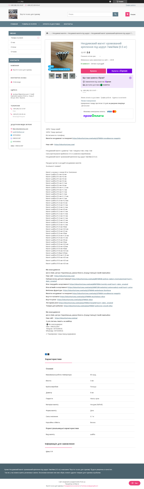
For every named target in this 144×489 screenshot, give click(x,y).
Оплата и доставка (51, 24)
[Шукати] (115, 14)
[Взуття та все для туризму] (13, 18)
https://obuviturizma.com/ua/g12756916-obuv (75, 300)
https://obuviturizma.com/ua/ (66, 318)
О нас (13, 42)
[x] (48, 354)
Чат (136, 483)
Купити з (115, 71)
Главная (14, 24)
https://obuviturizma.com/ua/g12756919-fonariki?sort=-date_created (86, 303)
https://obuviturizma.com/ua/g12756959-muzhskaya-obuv (82, 297)
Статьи (13, 47)
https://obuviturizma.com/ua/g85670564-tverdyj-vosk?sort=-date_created (99, 284)
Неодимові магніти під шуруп (78, 33)
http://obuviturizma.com (20, 129)
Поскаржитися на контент (72, 486)
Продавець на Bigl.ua (72, 484)
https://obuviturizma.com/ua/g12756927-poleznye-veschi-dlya (88, 306)
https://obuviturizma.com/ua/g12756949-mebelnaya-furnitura (87, 290)
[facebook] (46, 354)
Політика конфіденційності (89, 486)
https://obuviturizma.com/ (64, 144)
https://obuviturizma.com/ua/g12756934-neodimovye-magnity (96, 138)
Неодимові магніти (59, 33)
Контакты (68, 24)
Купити (93, 71)
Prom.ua (82, 482)
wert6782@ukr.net (18, 132)
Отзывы (14, 52)
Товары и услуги (29, 24)
